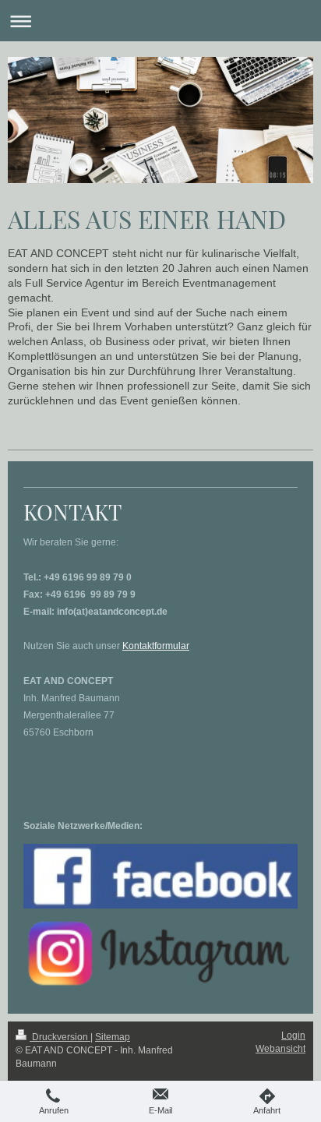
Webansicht (280, 1048)
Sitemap (112, 1037)
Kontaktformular (155, 645)
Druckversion (60, 1037)
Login (293, 1035)
